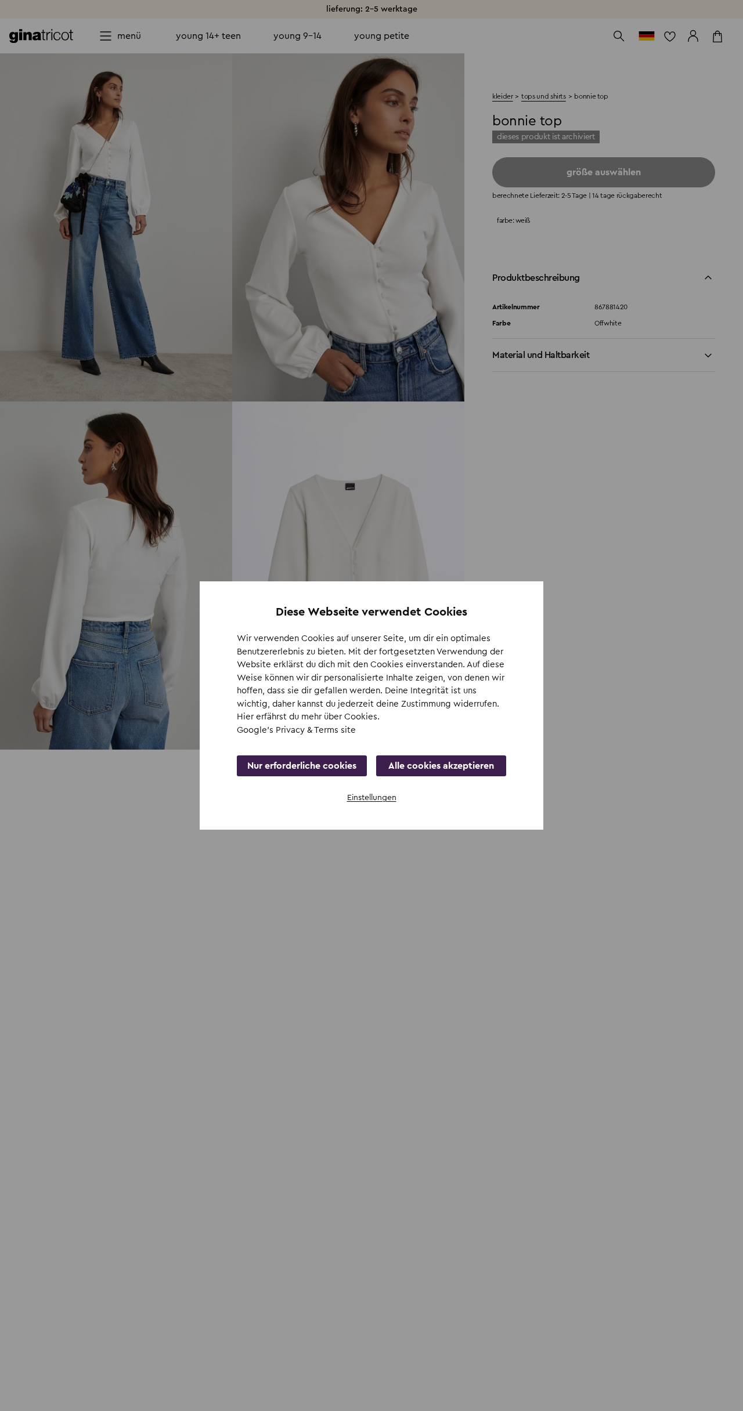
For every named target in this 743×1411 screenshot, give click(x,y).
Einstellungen (371, 798)
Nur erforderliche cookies (301, 765)
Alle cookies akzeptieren (441, 765)
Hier (246, 716)
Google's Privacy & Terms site (296, 730)
